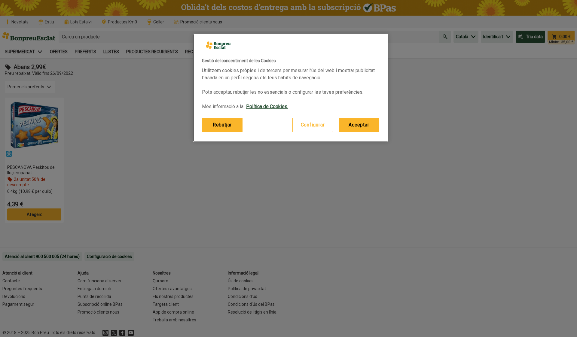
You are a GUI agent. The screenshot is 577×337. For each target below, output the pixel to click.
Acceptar (359, 125)
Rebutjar (222, 125)
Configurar (313, 125)
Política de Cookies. (267, 106)
